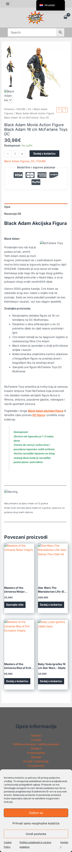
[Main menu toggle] (8, 4)
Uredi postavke (36, 834)
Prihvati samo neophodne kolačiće (36, 823)
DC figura (38, 415)
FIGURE (20, 109)
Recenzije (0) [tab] (12, 213)
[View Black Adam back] (10, 95)
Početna (9, 109)
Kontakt (36, 735)
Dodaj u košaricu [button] (51, 604)
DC (29, 109)
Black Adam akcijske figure (45, 410)
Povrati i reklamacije (36, 761)
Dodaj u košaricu (44, 153)
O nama (36, 739)
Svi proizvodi (36, 765)
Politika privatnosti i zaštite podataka (36, 744)
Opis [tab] (7, 206)
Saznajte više (14, 604)
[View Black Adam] (10, 51)
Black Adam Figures (16, 161)
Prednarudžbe (36, 752)
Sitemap (36, 757)
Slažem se (36, 813)
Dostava (36, 748)
